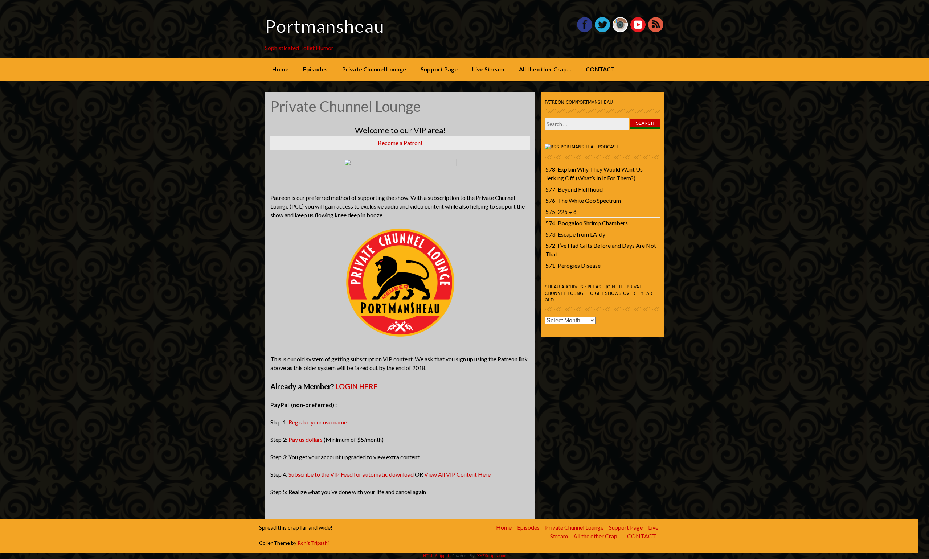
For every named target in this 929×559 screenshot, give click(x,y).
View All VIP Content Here (457, 474)
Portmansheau (324, 26)
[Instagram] (620, 30)
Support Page (439, 69)
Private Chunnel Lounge (374, 69)
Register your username (317, 422)
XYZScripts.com (491, 555)
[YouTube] (638, 30)
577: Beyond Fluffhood (574, 189)
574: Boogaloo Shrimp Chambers (586, 222)
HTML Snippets (437, 555)
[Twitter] (602, 30)
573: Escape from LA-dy (575, 234)
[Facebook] (584, 30)
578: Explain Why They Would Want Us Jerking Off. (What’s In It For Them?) (594, 173)
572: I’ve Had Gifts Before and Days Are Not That (600, 250)
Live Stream (488, 69)
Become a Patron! (400, 142)
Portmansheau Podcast (589, 146)
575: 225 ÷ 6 (561, 211)
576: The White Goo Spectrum (583, 200)
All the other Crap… (545, 69)
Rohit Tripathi (313, 543)
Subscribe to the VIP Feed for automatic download (351, 474)
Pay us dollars (305, 439)
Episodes (315, 69)
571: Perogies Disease (573, 265)
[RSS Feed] (655, 30)
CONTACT (600, 69)
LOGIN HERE (356, 386)
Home (280, 69)
